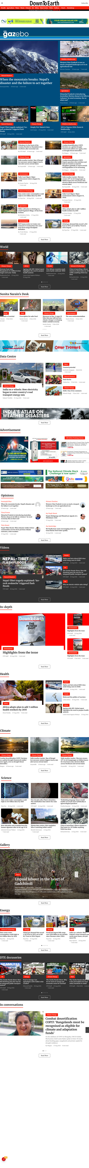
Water (17, 8)
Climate (28, 8)
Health (3, 8)
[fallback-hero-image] (29, 57)
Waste (22, 8)
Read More (44, 335)
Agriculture (10, 8)
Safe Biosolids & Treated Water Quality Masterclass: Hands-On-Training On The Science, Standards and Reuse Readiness (78, 444)
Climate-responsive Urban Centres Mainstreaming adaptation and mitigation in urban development (76, 462)
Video (51, 8)
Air (33, 8)
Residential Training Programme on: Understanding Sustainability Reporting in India (78, 453)
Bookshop (70, 8)
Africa (37, 8)
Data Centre (44, 8)
